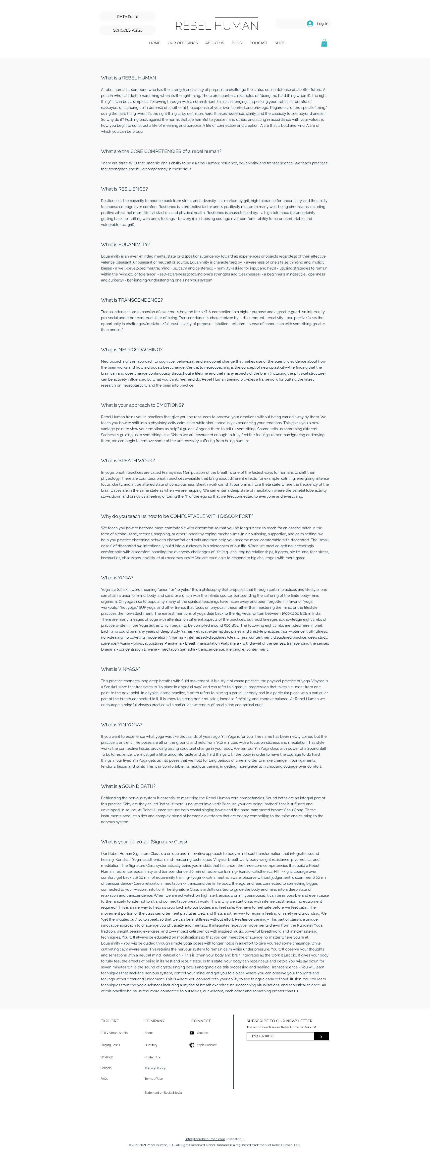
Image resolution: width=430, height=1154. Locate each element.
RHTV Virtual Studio (114, 1033)
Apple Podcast (206, 1045)
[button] (183, 43)
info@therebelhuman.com (205, 1139)
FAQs (104, 1079)
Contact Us (152, 1057)
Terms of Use (154, 1079)
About (149, 1033)
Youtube (202, 1033)
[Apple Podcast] (192, 1045)
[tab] (215, 538)
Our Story (151, 1045)
